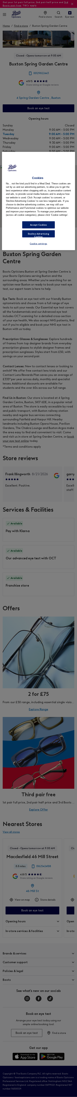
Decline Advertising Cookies (38, 235)
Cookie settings (38, 243)
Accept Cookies (38, 225)
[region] (38, 201)
